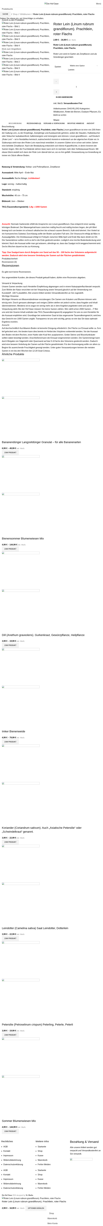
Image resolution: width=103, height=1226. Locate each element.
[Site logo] (51, 4)
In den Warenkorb (64, 97)
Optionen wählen (36, 1208)
